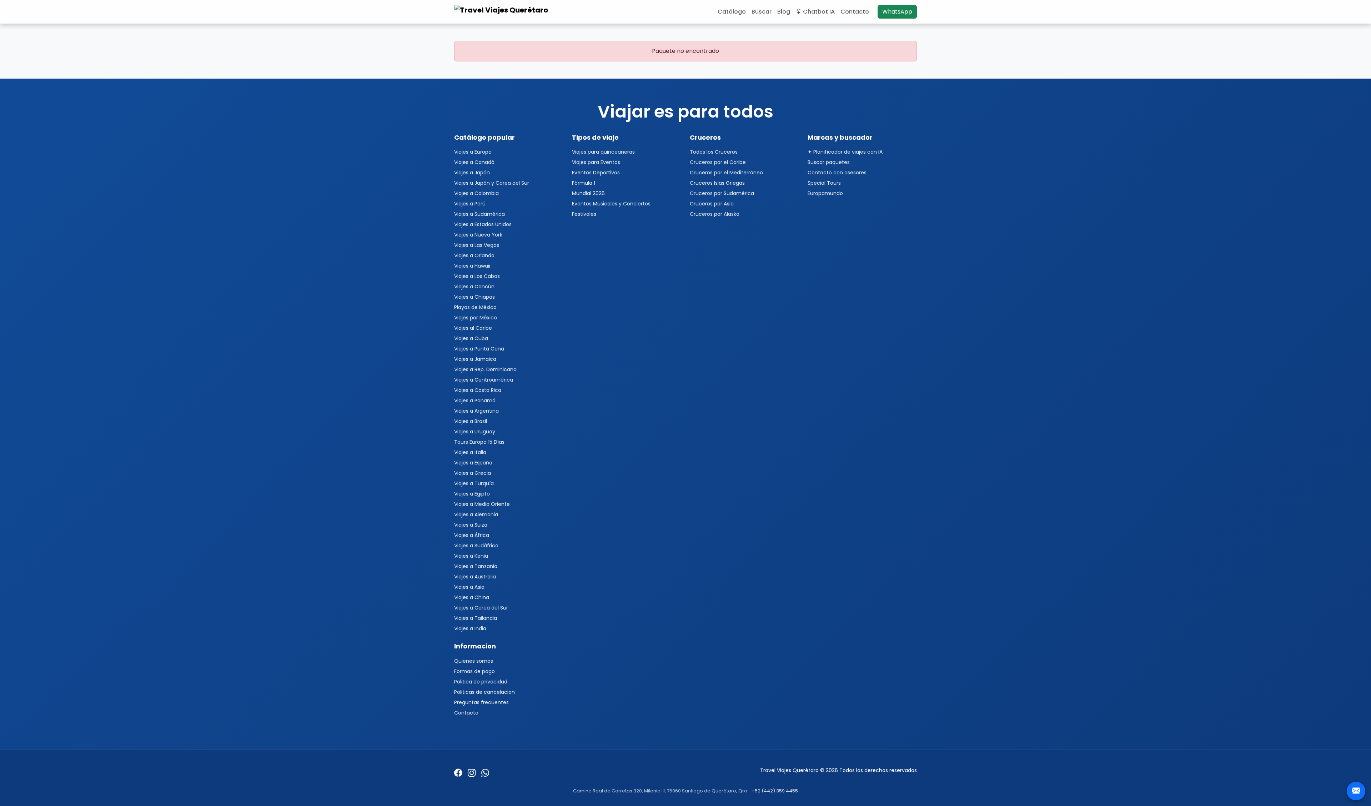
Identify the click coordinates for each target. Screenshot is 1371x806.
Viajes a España (473, 462)
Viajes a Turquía (474, 483)
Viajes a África (471, 535)
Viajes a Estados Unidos (483, 224)
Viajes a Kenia (471, 555)
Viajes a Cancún (474, 286)
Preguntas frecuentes (481, 702)
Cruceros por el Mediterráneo (726, 172)
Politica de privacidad (480, 681)
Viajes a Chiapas (474, 296)
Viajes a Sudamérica (479, 214)
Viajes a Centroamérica (483, 379)
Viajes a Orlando (474, 255)
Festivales (584, 214)
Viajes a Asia (469, 587)
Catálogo (732, 12)
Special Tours (824, 182)
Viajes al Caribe (473, 328)
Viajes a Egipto (472, 493)
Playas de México (475, 307)
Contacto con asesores (837, 172)
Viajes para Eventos (596, 162)
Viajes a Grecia (472, 473)
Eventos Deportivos (596, 172)
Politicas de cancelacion (484, 692)
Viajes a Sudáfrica (476, 545)
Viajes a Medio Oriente (482, 504)
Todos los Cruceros (714, 151)
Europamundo (825, 193)
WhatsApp (897, 12)
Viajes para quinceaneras (603, 151)
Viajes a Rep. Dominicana (485, 369)
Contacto (854, 12)
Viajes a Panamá (475, 400)
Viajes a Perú (470, 203)
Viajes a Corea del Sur (481, 607)
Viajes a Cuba (471, 338)
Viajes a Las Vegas (476, 245)
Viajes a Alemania (476, 514)
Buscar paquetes (829, 162)
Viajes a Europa (473, 151)
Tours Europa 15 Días (479, 442)
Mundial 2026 (588, 193)
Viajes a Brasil (470, 421)
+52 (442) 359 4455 (775, 790)
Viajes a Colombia (476, 193)
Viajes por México (475, 317)
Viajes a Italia (470, 452)
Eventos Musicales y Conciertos (611, 203)
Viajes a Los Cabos (477, 276)
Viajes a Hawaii (472, 265)
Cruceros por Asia (712, 203)
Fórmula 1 (583, 182)
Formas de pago (474, 671)
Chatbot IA (819, 12)
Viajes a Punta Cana (479, 348)
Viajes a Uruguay (474, 431)
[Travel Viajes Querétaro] (502, 12)
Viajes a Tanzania (475, 566)
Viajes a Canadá (474, 162)
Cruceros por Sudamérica (722, 193)
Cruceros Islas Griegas (717, 182)
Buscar (762, 12)
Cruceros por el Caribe (718, 162)
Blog (783, 12)
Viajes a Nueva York (478, 234)
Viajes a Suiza (470, 524)
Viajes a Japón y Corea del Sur (491, 182)
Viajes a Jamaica (475, 359)
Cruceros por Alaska (714, 214)
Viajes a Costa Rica (477, 390)
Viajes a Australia (475, 576)
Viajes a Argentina (476, 410)
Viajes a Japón (472, 172)
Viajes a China (471, 597)
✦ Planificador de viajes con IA (845, 151)
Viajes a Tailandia (475, 618)
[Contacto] (1356, 791)
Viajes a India (470, 628)
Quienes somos (473, 661)
